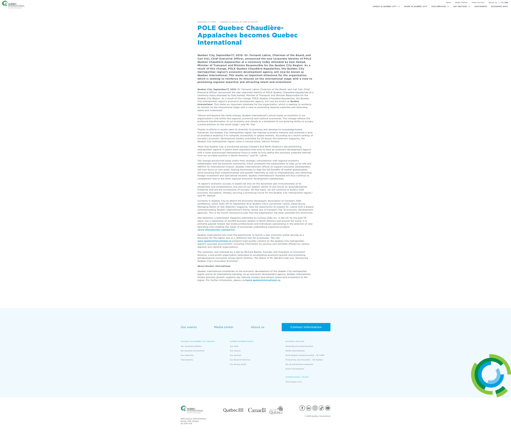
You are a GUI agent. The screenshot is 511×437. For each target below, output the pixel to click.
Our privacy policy (238, 364)
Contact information (306, 327)
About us (258, 327)
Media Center (461, 2)
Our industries (187, 355)
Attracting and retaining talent (299, 346)
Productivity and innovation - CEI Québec (304, 360)
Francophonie (187, 360)
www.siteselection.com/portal (216, 230)
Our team (234, 346)
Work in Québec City (415, 6)
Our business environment (193, 351)
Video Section (478, 2)
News (448, 2)
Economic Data (499, 6)
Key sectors (460, 6)
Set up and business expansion (299, 364)
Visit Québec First (293, 382)
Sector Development (294, 369)
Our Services (438, 6)
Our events (480, 6)
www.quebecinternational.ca (214, 241)
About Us (493, 2)
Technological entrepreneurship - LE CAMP (304, 355)
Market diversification (295, 351)
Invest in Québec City (385, 6)
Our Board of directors (240, 360)
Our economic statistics (191, 346)
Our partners (235, 355)
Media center (224, 327)
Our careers (235, 351)
